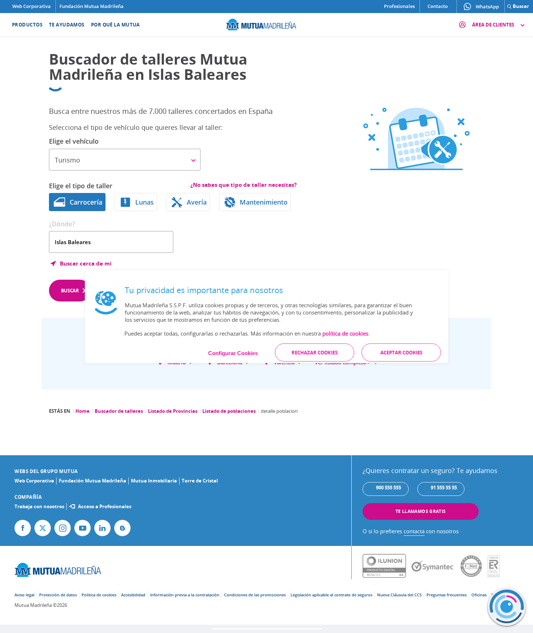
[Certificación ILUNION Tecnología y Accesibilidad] (387, 566)
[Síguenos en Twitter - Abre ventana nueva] (42, 528)
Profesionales (399, 6)
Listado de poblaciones (229, 411)
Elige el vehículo (74, 141)
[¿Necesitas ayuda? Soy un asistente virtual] (507, 607)
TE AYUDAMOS (66, 24)
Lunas (144, 202)
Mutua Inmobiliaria (154, 480)
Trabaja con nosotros (39, 506)
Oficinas (479, 594)
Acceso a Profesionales (104, 506)
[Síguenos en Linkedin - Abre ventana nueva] (102, 528)
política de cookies (345, 333)
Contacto (437, 6)
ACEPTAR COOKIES (401, 352)
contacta (414, 531)
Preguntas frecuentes (446, 594)
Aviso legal (24, 594)
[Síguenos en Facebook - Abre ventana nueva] (23, 528)
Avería (197, 202)
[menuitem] (22, 24)
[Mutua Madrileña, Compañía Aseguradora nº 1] (266, 23)
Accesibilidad (133, 594)
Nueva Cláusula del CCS (399, 594)
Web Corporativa (31, 6)
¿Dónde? (62, 223)
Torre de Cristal (200, 480)
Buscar (70, 290)
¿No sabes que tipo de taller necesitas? (243, 184)
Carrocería (86, 202)
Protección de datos (58, 594)
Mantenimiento (264, 202)
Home (82, 411)
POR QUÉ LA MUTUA (115, 24)
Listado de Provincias (172, 411)
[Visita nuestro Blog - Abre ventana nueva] (122, 528)
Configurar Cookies (233, 353)
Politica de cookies (99, 594)
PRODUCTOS (27, 24)
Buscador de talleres (119, 411)
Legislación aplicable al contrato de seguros (331, 594)
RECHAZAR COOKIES (315, 352)
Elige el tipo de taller (80, 185)
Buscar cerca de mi (86, 263)
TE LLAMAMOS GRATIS (421, 511)
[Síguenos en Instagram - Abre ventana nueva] (62, 528)
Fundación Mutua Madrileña (91, 6)
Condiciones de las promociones (255, 594)
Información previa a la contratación (184, 594)
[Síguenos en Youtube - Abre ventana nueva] (82, 528)
